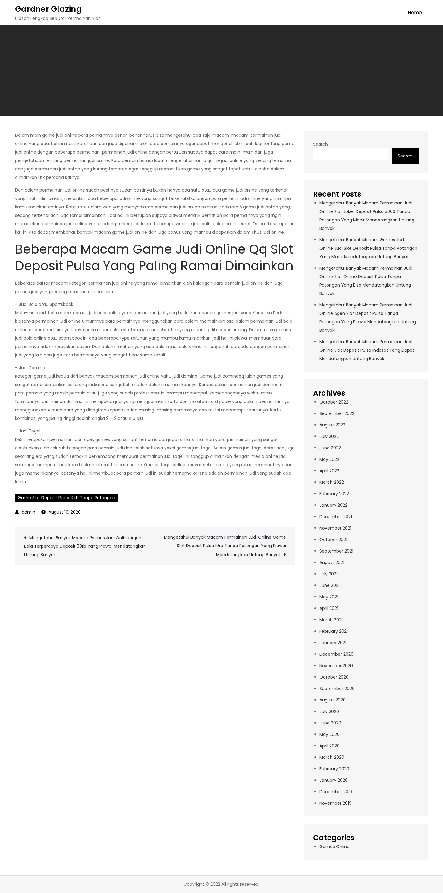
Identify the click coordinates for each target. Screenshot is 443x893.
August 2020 (332, 700)
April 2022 (329, 471)
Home (415, 12)
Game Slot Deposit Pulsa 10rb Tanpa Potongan (66, 498)
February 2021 (333, 631)
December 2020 (336, 654)
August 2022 (332, 425)
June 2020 (330, 723)
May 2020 (329, 734)
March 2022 (331, 482)
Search (320, 144)
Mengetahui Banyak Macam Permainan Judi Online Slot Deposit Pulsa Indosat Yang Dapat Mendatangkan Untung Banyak (366, 350)
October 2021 (333, 540)
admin (28, 512)
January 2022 (333, 505)
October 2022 (333, 402)
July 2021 (328, 574)
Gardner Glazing (48, 9)
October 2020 (334, 677)
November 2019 (335, 803)
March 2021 (331, 620)
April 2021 (328, 608)
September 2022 (336, 413)
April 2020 (329, 746)
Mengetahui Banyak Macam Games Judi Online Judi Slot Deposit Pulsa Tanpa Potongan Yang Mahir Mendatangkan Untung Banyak (368, 248)
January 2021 (332, 643)
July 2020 (329, 711)
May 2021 (328, 597)
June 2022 (330, 448)
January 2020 (333, 780)
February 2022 (334, 494)
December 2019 (335, 792)
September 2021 (336, 551)
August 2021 (331, 562)
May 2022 (329, 459)
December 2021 (335, 517)
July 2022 (329, 436)
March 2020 (331, 757)
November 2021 (335, 528)
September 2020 (337, 689)
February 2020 (334, 769)
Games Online (334, 847)
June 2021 (329, 585)
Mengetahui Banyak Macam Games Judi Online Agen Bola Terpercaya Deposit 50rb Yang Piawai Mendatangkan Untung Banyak (85, 546)
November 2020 (336, 666)
